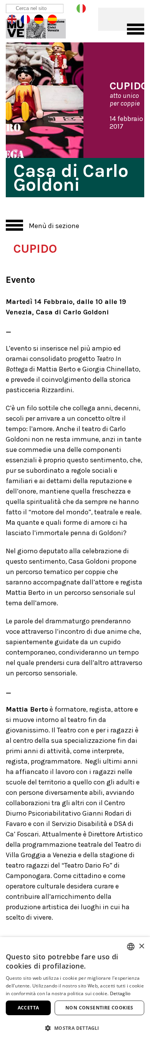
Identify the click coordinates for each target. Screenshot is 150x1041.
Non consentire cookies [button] (99, 1007)
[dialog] (75, 989)
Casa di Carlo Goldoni (41, 27)
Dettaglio (120, 993)
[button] (75, 1027)
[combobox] (131, 946)
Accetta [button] (28, 1007)
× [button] (141, 946)
